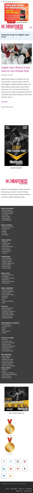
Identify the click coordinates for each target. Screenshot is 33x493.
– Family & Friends (6, 293)
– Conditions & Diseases (7, 211)
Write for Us (19, 491)
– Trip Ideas (4, 253)
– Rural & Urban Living (7, 347)
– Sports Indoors (5, 248)
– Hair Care (4, 230)
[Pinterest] (8, 1)
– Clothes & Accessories (7, 226)
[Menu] (31, 27)
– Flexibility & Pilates (6, 261)
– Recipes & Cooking (6, 364)
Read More (4, 102)
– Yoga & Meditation (6, 220)
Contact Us (22, 488)
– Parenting (4, 298)
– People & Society (6, 344)
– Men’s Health (5, 215)
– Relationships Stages (7, 313)
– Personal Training (6, 264)
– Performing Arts (5, 331)
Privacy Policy (28, 491)
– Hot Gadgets (5, 276)
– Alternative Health (6, 210)
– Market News (5, 279)
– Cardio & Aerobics (6, 258)
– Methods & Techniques (7, 281)
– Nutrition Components (7, 362)
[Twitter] (3, 1)
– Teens (3, 302)
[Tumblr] (16, 1)
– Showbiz (4, 332)
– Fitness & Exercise (6, 260)
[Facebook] (1, 1)
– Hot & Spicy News (6, 324)
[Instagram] (17, 461)
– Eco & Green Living (6, 341)
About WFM (14, 488)
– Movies (3, 328)
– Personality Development (8, 346)
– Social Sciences (5, 349)
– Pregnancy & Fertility (7, 301)
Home (7, 488)
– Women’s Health (5, 216)
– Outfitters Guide (5, 243)
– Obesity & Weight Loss (7, 263)
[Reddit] (12, 1)
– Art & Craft (4, 339)
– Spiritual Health (5, 218)
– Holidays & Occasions (7, 359)
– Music (3, 329)
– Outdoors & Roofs (6, 377)
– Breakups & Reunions (7, 308)
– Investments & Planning (7, 278)
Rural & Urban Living (7, 107)
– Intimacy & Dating (6, 309)
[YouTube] (14, 1)
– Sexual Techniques (6, 316)
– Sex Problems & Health (7, 314)
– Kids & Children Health (7, 294)
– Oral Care (4, 233)
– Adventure (4, 241)
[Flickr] (3, 475)
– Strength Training (6, 268)
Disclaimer (29, 488)
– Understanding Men (6, 317)
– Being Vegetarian (6, 356)
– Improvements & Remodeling (9, 374)
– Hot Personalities (6, 326)
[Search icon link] (30, 2)
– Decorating (4, 369)
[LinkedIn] (10, 1)
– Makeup (3, 231)
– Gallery (3, 371)
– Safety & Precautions (7, 246)
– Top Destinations (6, 251)
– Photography (5, 245)
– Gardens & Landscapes (7, 372)
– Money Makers (5, 283)
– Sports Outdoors (6, 249)
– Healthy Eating (5, 357)
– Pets (2, 299)
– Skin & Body (4, 234)
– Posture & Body (5, 266)
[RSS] (10, 475)
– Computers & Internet (7, 275)
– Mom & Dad (4, 296)
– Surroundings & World (7, 351)
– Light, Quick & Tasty (7, 361)
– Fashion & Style (5, 228)
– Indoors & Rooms (6, 376)
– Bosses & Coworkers (7, 289)
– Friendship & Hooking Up (8, 311)
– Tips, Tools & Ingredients (8, 366)
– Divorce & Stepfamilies (7, 291)
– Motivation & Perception (8, 342)
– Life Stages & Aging (6, 213)
